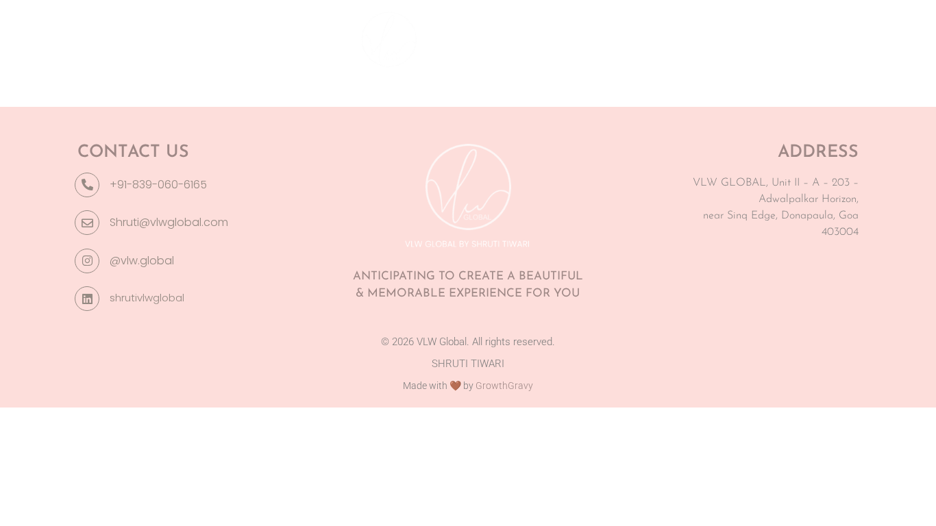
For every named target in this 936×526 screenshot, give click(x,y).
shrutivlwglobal (147, 297)
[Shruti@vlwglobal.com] (87, 222)
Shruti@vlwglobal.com (169, 222)
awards (194, 37)
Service (266, 37)
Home (125, 37)
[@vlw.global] (87, 261)
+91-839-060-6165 (158, 184)
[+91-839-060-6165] (87, 185)
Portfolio (647, 37)
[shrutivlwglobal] (87, 298)
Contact (795, 37)
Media (724, 37)
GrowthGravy (504, 385)
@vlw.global (142, 260)
